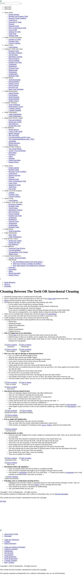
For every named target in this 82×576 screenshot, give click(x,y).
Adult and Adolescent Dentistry (15, 547)
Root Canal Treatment (16, 89)
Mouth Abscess (14, 129)
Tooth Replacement (10, 558)
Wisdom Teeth (13, 35)
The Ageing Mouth (15, 149)
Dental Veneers (14, 85)
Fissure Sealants (14, 60)
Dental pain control (15, 122)
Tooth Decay (13, 20)
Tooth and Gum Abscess (17, 248)
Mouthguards (13, 70)
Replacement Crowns (16, 106)
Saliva (11, 156)
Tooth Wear (12, 34)
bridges (49, 425)
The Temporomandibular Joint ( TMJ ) (21, 139)
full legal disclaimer (61, 494)
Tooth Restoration (15, 80)
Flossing (11, 24)
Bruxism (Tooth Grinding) (17, 18)
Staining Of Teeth (14, 32)
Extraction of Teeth (15, 22)
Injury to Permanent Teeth (17, 28)
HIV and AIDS (14, 135)
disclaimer (7, 286)
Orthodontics (8, 551)
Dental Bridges (14, 93)
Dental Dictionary (10, 543)
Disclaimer (8, 536)
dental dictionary (9, 282)
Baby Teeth (12, 235)
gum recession (71, 404)
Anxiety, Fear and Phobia (17, 151)
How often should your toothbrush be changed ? (29, 265)
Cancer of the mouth (15, 131)
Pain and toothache (15, 120)
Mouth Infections (14, 143)
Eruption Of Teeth (15, 39)
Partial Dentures (14, 97)
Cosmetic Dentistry (10, 560)
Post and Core (13, 87)
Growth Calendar (14, 43)
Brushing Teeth (14, 51)
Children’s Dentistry (11, 549)
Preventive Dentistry (15, 53)
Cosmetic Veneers (15, 108)
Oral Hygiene (13, 55)
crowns (43, 425)
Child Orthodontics (15, 116)
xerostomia (12, 141)
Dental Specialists (14, 160)
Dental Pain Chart (15, 126)
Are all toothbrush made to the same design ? (28, 262)
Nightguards (13, 72)
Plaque (6, 300)
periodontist (23, 472)
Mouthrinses (13, 66)
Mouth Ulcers (13, 145)
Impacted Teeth (14, 26)
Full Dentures (13, 95)
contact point (51, 298)
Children (7, 541)
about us (7, 284)
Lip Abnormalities (15, 250)
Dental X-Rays (14, 162)
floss (15, 335)
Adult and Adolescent (11, 540)
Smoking (12, 158)
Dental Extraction (14, 175)
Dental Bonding (14, 81)
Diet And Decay (14, 58)
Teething (11, 193)
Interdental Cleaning (15, 57)
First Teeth (12, 189)
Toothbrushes (13, 74)
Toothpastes (13, 64)
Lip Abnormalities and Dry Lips (19, 137)
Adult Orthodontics (15, 114)
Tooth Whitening (14, 105)
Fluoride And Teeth (15, 62)
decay (43, 314)
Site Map (3, 501)
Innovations (12, 152)
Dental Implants (14, 99)
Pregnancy (12, 154)
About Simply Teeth (11, 534)
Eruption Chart (14, 41)
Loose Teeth (13, 30)
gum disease (52, 314)
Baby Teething (9, 562)
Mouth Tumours (14, 133)
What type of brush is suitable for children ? (27, 264)
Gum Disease (13, 47)
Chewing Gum (14, 68)
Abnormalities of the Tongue (18, 252)
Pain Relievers (13, 124)
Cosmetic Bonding (15, 110)
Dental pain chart (14, 242)
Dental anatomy (14, 14)
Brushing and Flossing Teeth (18, 16)
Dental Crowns (14, 83)
